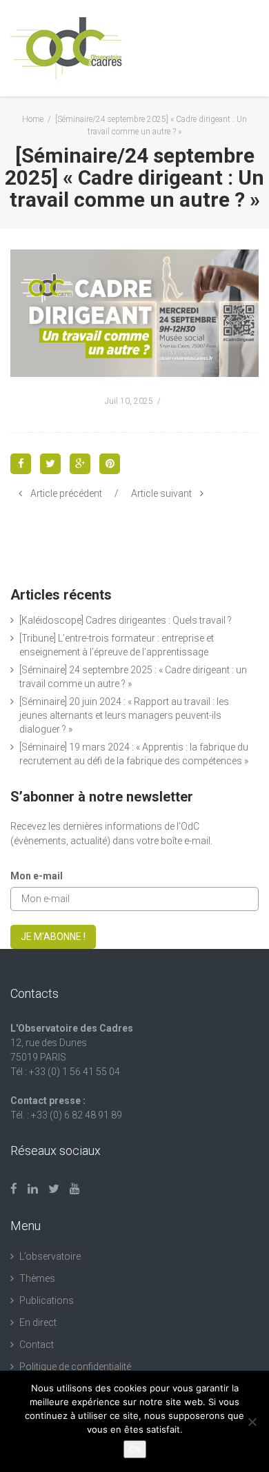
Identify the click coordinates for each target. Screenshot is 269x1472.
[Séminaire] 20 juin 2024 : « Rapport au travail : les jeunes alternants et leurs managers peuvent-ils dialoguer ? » (124, 715)
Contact (36, 1344)
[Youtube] (75, 1189)
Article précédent (66, 493)
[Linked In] (33, 1189)
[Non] (252, 1422)
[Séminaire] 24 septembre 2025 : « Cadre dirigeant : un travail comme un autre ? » (133, 676)
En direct (38, 1322)
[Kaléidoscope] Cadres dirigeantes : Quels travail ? (125, 620)
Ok (135, 1449)
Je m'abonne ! (53, 936)
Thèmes (37, 1278)
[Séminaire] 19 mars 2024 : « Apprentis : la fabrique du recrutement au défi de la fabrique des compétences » (133, 754)
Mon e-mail (36, 875)
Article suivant (161, 493)
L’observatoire (50, 1256)
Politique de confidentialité (75, 1366)
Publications (46, 1300)
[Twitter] (53, 1189)
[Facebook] (13, 1189)
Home (32, 119)
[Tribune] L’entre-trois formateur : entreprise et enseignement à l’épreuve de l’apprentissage (116, 645)
